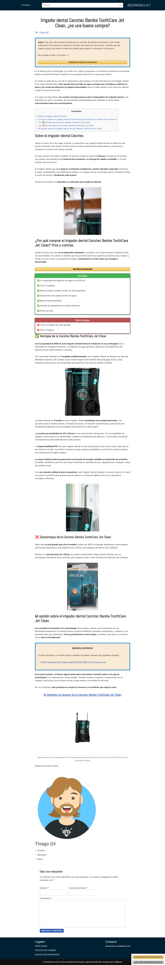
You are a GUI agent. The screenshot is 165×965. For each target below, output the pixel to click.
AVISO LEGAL (41, 946)
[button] (30, 5)
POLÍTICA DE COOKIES (45, 950)
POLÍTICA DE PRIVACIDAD (47, 955)
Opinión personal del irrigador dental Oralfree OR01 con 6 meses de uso (73, 662)
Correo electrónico (78, 888)
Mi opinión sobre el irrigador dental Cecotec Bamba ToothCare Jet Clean (69, 128)
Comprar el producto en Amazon (82, 62)
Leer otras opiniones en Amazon (148, 962)
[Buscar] (120, 5)
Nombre (44, 888)
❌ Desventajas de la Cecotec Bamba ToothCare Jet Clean (66, 125)
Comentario (46, 898)
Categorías (25, 5)
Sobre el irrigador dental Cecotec (51, 116)
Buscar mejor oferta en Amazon (148, 957)
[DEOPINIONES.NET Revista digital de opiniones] (139, 5)
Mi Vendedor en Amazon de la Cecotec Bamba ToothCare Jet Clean (82, 695)
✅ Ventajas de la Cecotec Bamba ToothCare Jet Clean (64, 122)
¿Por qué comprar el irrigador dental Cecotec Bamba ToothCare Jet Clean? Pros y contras (76, 119)
